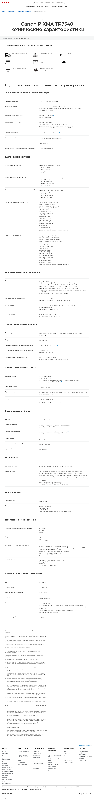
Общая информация (7, 38)
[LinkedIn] (83, 793)
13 (52, 506)
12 (65, 433)
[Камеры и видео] (35, 6)
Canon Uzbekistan (7, 793)
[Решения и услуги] (69, 6)
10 (61, 381)
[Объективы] (43, 6)
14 (48, 592)
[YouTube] (90, 793)
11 (68, 431)
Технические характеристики (21, 38)
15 (58, 611)
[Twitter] (86, 793)
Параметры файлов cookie (36, 789)
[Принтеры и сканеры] (57, 6)
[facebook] (79, 793)
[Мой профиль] (90, 2)
